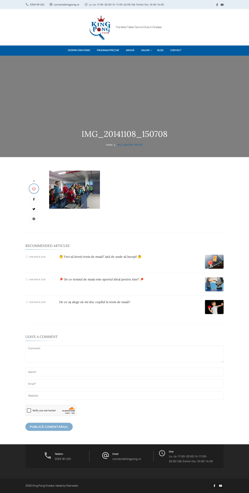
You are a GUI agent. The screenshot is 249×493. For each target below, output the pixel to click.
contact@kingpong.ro (66, 4)
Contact (175, 50)
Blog (160, 50)
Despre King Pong (79, 50)
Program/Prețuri (108, 50)
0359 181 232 (37, 4)
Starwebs (72, 485)
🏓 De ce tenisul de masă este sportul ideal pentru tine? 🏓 (101, 279)
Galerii (145, 50)
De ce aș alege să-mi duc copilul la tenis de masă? (94, 302)
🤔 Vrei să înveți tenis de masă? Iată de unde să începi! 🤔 (100, 257)
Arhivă (130, 50)
